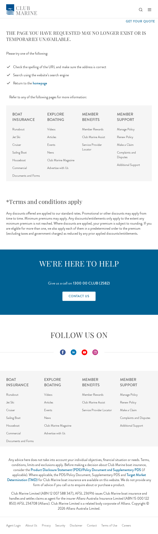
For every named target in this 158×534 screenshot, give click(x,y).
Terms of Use (109, 525)
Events (51, 145)
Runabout (18, 129)
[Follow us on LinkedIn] (74, 352)
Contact (92, 525)
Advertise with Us (57, 168)
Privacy (46, 525)
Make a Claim (125, 145)
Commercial (19, 168)
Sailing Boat (19, 152)
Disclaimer (76, 525)
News (50, 152)
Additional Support (128, 165)
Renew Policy (125, 137)
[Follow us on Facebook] (63, 352)
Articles (51, 137)
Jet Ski (16, 137)
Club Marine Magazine (60, 160)
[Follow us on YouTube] (84, 352)
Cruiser (16, 145)
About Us (31, 525)
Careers (126, 525)
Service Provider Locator (97, 410)
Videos (51, 129)
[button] (140, 9)
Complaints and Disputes (126, 154)
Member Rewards (92, 129)
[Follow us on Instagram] (95, 352)
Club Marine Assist (93, 137)
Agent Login (13, 525)
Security (60, 525)
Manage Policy (125, 129)
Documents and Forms (26, 175)
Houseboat (19, 160)
